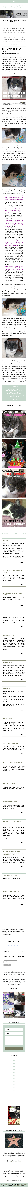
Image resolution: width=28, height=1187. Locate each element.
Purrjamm (6, 635)
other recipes (8, 320)
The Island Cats (8, 875)
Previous (5, 533)
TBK (23, 1185)
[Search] (23, 951)
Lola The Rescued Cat (10, 762)
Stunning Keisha (14, 396)
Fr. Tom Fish (7, 783)
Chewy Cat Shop (19, 361)
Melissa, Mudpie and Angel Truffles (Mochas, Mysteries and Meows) (13, 853)
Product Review (18, 395)
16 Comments (14, 386)
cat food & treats (10, 390)
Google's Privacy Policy (16, 1161)
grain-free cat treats (14, 393)
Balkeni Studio (7, 1185)
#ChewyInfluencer (13, 389)
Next (24, 533)
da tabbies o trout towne (12, 821)
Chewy (11, 374)
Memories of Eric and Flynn (12, 593)
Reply (22, 562)
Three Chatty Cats (9, 891)
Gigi (4, 540)
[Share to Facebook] (11, 399)
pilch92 (6, 662)
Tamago (6, 719)
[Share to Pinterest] (16, 399)
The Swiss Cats (8, 801)
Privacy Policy (17, 1180)
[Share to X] (13, 399)
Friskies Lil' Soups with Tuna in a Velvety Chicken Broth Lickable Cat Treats (14, 112)
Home (15, 533)
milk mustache (8, 395)
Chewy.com (19, 390)
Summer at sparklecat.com (12, 570)
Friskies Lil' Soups (13, 392)
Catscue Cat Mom (9, 743)
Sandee (5, 688)
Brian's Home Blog (9, 614)
